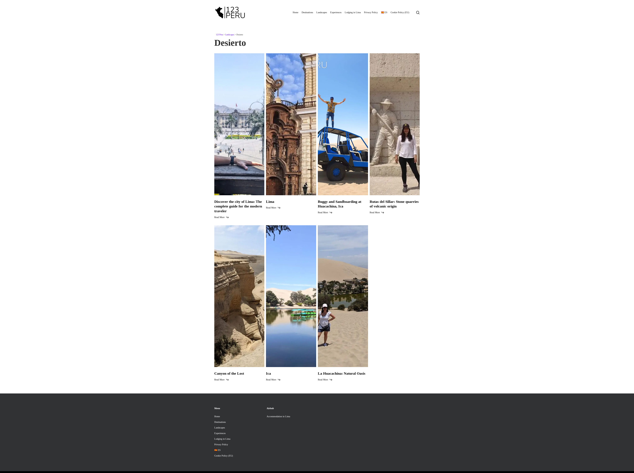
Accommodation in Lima (278, 416)
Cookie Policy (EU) (223, 456)
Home (217, 416)
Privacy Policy (221, 444)
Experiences (220, 433)
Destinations (220, 422)
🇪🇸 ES (217, 450)
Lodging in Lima (222, 439)
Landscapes (219, 427)
